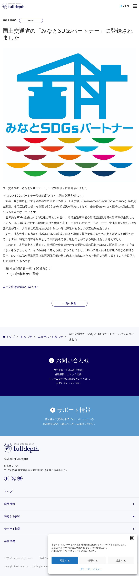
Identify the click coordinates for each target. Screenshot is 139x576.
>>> (36, 287)
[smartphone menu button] (135, 6)
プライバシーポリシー (91, 568)
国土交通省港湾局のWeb (18, 287)
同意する (64, 560)
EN (127, 6)
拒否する (92, 560)
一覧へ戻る (69, 303)
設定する (121, 560)
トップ (10, 337)
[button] (132, 538)
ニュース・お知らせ (50, 337)
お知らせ (26, 337)
